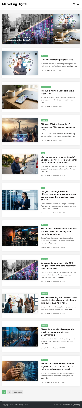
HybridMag (76, 405)
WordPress (66, 405)
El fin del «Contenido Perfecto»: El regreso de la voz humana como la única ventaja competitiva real (57, 366)
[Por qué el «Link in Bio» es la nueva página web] (66, 36)
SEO (43, 153)
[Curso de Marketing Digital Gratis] (66, 21)
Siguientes (18, 392)
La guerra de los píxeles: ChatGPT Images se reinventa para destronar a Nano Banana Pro (58, 266)
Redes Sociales (46, 87)
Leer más (73, 66)
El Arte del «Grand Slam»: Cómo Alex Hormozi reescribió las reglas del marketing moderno (59, 231)
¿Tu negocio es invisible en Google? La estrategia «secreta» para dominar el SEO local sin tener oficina (59, 160)
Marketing (44, 56)
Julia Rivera (46, 70)
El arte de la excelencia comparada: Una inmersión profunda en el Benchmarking (58, 332)
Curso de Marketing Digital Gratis (57, 59)
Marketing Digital (14, 4)
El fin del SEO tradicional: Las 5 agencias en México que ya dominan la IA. (58, 127)
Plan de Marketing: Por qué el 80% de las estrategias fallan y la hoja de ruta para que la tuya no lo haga (59, 300)
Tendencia (45, 259)
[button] (6, 29)
